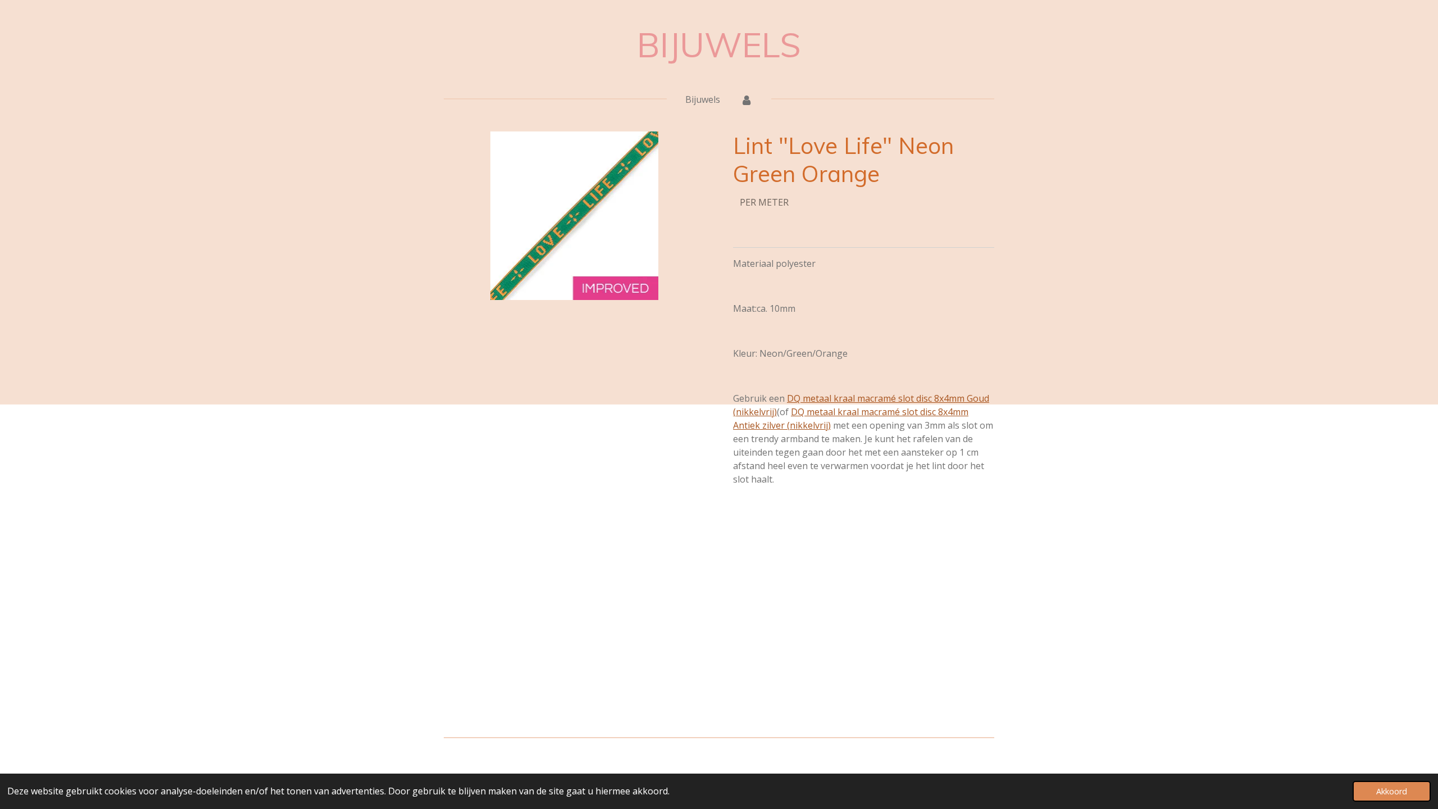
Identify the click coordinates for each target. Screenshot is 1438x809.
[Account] (746, 99)
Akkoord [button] (1391, 791)
